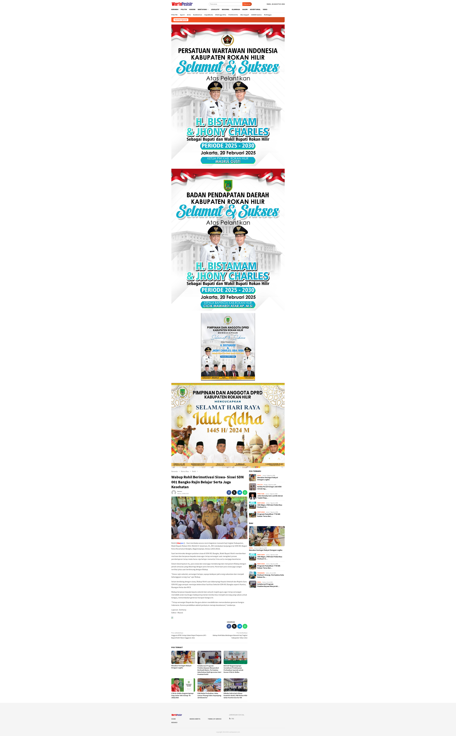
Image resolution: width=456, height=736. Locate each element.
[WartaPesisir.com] (182, 4)
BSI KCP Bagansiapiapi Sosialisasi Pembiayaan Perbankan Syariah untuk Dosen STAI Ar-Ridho (233, 669)
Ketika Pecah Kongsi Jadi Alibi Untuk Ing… (269, 488)
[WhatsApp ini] (245, 492)
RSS (233, 719)
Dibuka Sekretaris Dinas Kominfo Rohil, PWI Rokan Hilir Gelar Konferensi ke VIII (235, 695)
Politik (260, 484)
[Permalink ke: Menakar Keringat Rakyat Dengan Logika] (183, 657)
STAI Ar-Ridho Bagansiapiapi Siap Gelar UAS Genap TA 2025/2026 (182, 695)
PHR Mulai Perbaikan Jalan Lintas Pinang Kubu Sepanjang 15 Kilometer (209, 695)
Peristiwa (260, 494)
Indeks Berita (195, 719)
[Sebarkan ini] (229, 492)
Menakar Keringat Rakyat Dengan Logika (181, 667)
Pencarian (247, 4)
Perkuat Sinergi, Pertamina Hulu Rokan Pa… (270, 576)
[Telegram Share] (239, 492)
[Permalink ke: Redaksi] (173, 492)
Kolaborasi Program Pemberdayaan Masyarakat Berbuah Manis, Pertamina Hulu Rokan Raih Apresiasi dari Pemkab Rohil (209, 670)
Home (173, 719)
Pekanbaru (261, 573)
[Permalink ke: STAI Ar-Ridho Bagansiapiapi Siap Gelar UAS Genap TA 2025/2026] (183, 685)
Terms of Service (214, 719)
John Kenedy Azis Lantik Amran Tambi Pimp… (270, 497)
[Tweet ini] (234, 492)
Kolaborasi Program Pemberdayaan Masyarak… (268, 585)
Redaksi (174, 722)
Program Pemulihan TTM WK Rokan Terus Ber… (268, 515)
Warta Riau (261, 503)
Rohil (259, 475)
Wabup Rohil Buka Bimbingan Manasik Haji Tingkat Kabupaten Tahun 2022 (230, 635)
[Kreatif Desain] (172, 617)
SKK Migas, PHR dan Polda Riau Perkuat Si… (269, 506)
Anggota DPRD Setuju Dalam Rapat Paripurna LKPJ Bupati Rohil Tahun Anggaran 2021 (188, 635)
